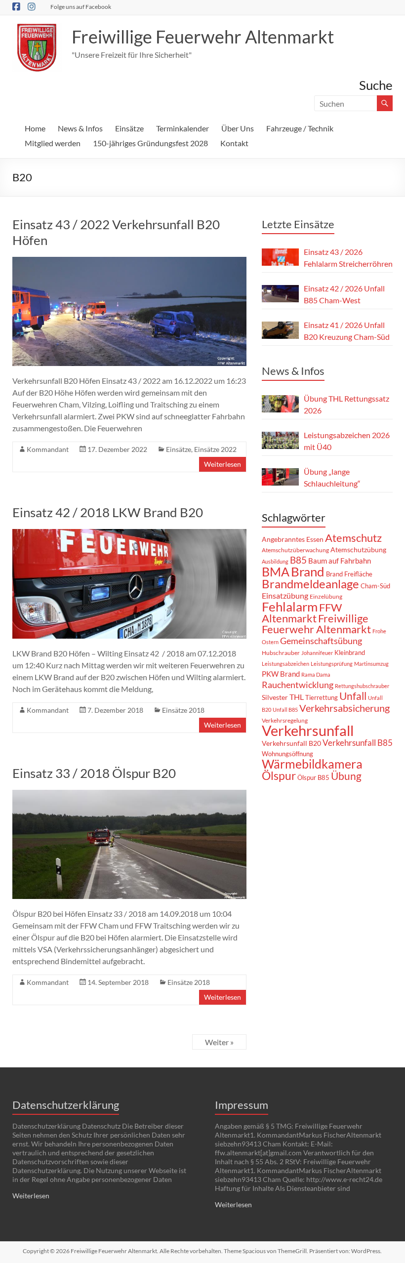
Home (35, 128)
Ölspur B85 (313, 777)
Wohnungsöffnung (287, 754)
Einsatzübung (285, 595)
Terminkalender (182, 128)
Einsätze (129, 128)
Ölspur (279, 775)
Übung (346, 776)
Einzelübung (326, 596)
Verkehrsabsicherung (344, 708)
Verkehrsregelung (285, 720)
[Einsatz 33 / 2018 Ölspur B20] (129, 794)
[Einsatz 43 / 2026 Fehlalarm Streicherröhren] (280, 257)
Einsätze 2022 (215, 449)
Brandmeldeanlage (310, 583)
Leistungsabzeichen (285, 663)
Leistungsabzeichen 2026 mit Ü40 (347, 440)
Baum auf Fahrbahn (339, 560)
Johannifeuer (317, 653)
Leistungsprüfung (332, 663)
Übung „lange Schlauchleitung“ (332, 477)
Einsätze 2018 (183, 710)
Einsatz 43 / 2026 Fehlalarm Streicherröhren (348, 257)
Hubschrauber (281, 652)
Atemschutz (353, 537)
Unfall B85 (285, 709)
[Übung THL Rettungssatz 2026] (280, 403)
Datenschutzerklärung (65, 1104)
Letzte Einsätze (298, 224)
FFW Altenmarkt (302, 613)
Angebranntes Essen (293, 539)
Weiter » (219, 1042)
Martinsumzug (371, 663)
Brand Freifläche (349, 574)
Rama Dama (315, 674)
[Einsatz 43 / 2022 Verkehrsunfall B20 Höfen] (129, 261)
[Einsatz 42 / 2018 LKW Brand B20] (129, 533)
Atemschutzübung (358, 550)
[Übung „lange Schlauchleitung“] (280, 477)
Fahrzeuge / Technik (299, 128)
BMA (275, 571)
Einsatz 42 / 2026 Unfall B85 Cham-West (344, 294)
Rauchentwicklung (297, 684)
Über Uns (237, 128)
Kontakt (234, 143)
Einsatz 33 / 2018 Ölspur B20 (94, 773)
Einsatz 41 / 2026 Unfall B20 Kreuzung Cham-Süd (347, 330)
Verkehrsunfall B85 (358, 742)
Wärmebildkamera (312, 763)
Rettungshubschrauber (362, 686)
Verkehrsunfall (308, 730)
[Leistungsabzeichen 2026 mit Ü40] (280, 440)
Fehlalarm (290, 606)
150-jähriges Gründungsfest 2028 (150, 143)
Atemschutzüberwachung (295, 550)
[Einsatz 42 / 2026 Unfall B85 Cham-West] (280, 293)
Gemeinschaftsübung (321, 641)
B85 (298, 560)
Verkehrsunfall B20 (291, 743)
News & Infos (80, 128)
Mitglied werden (53, 143)
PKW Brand (281, 674)
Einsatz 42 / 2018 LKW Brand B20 (107, 512)
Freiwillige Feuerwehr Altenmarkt (203, 36)
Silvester (275, 697)
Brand (307, 571)
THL (296, 696)
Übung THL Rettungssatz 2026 (346, 404)
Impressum (241, 1104)
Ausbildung (275, 561)
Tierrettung (321, 697)
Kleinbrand (349, 652)
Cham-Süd (375, 586)
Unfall (352, 696)
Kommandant (48, 449)
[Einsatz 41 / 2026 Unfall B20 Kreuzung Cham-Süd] (280, 330)
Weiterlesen (222, 464)
